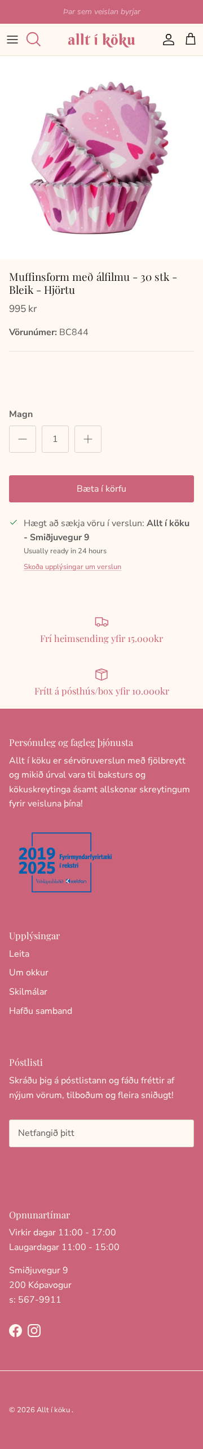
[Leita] (37, 40)
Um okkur (28, 972)
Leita (19, 954)
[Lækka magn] (22, 439)
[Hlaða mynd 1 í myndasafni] (101, 157)
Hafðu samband (40, 1011)
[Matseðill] (12, 39)
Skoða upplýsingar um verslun (72, 567)
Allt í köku (53, 1410)
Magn (21, 414)
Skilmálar (28, 992)
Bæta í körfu (101, 489)
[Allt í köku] (101, 39)
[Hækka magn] (88, 439)
